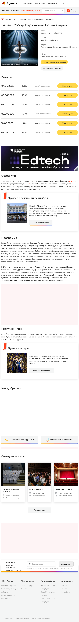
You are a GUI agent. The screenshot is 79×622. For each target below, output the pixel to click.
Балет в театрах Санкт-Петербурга (41, 19)
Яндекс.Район (66, 592)
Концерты (52, 3)
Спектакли (22, 19)
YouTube (64, 589)
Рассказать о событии (74, 10)
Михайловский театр (49, 40)
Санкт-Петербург (27, 585)
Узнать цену (67, 86)
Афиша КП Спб (10, 19)
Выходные (27, 3)
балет (28, 184)
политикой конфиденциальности (62, 568)
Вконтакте (64, 585)
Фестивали (40, 3)
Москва (24, 589)
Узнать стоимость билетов (56, 62)
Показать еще (39, 510)
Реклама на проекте (8, 585)
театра (71, 181)
